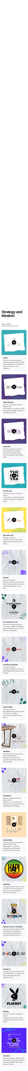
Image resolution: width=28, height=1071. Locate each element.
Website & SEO (7, 406)
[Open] (5, 333)
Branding (5, 493)
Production (6, 360)
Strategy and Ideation (16, 360)
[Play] (14, 342)
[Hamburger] (23, 64)
